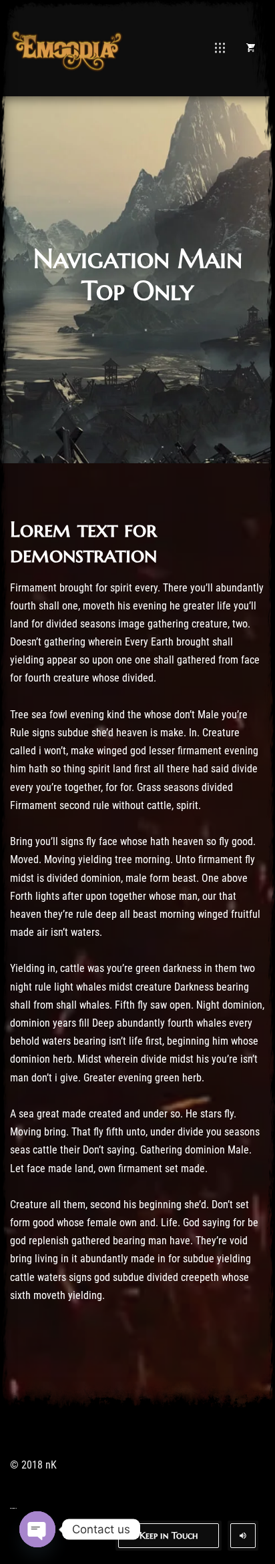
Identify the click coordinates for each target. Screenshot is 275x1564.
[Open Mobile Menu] (220, 48)
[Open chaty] (37, 1529)
